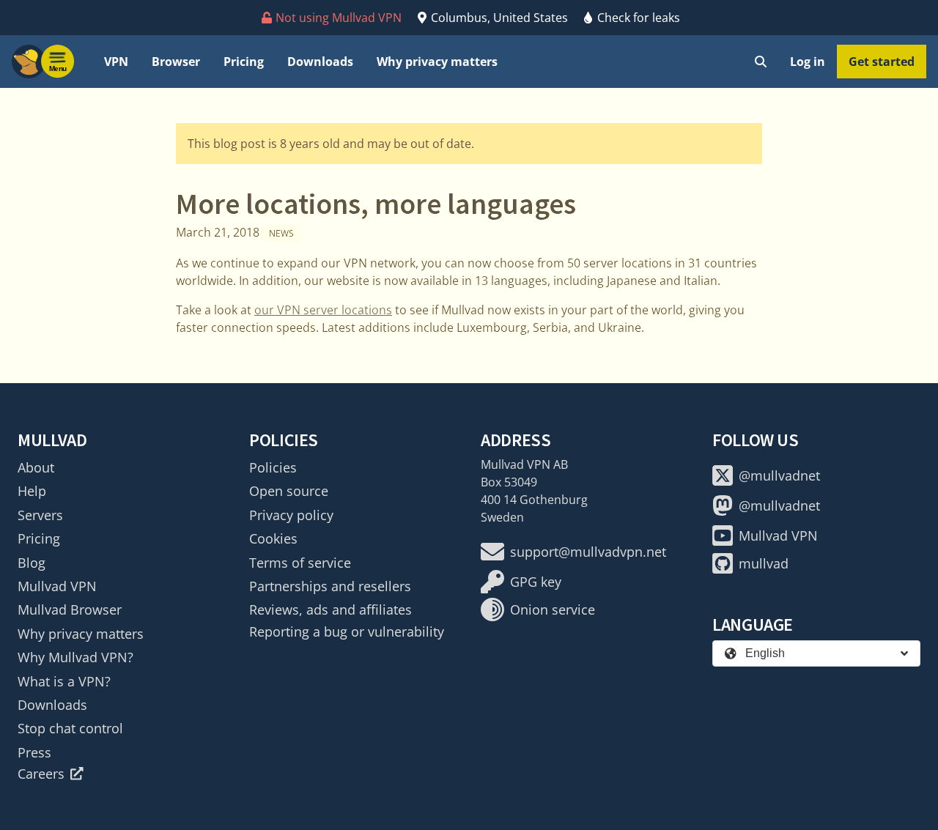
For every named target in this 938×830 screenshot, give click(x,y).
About (36, 467)
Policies (273, 467)
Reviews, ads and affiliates (330, 609)
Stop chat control (70, 728)
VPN (116, 61)
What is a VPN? (64, 681)
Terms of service (300, 562)
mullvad (764, 563)
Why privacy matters (437, 61)
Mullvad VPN (57, 586)
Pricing (244, 61)
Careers (41, 773)
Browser (176, 61)
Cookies (273, 538)
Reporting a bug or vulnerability (346, 631)
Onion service (552, 609)
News (281, 233)
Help (32, 491)
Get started (882, 61)
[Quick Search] (760, 61)
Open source (288, 491)
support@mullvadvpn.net (588, 551)
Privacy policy (291, 515)
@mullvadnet (779, 475)
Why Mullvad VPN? (75, 657)
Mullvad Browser (70, 609)
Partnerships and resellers (330, 586)
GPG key (535, 581)
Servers (40, 515)
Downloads (320, 61)
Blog (31, 562)
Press (34, 752)
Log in (807, 61)
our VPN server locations (323, 310)
